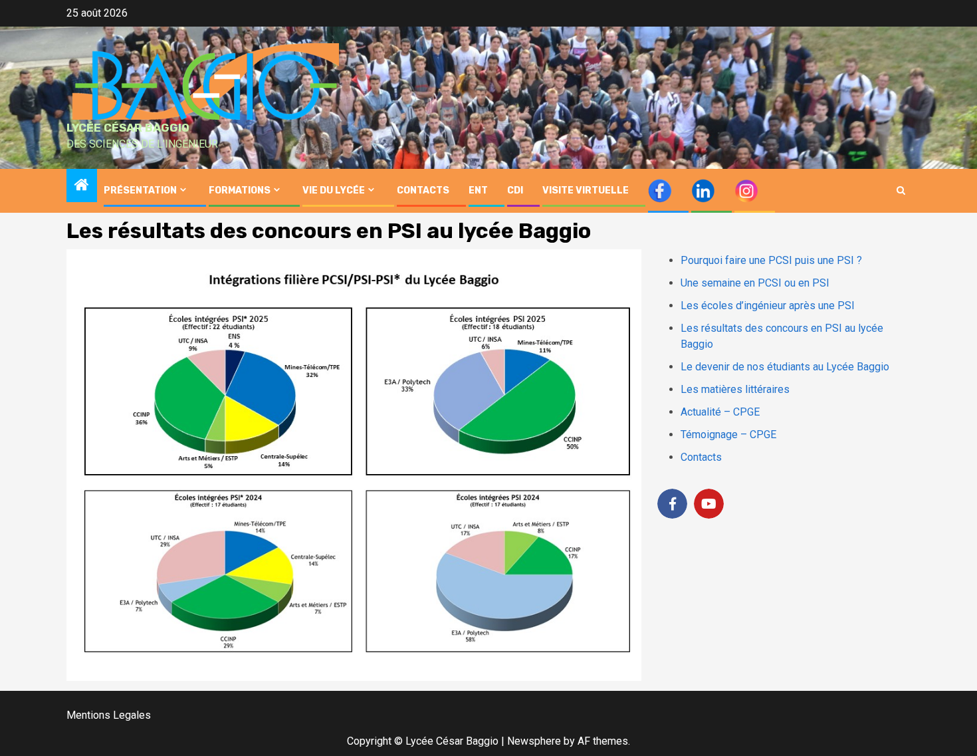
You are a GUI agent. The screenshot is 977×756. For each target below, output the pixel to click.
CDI (515, 190)
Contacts (701, 457)
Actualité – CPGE (720, 412)
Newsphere (534, 741)
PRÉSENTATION (140, 190)
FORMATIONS (240, 190)
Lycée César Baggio (127, 127)
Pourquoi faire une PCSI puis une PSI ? (771, 260)
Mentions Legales (108, 715)
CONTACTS (423, 190)
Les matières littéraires (735, 389)
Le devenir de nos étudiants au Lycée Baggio (785, 366)
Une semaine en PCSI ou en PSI (755, 283)
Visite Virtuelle (585, 190)
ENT (478, 190)
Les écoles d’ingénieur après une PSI (768, 305)
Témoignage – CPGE (728, 434)
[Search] (901, 190)
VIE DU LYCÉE (333, 190)
